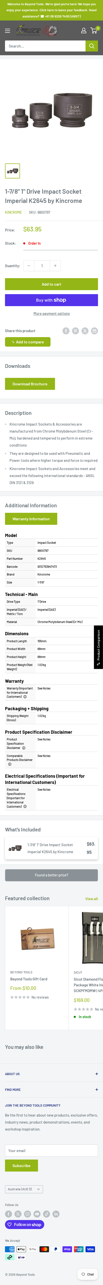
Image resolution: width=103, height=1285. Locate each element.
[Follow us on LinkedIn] (56, 1214)
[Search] (92, 45)
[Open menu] (7, 31)
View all (91, 898)
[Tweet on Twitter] (85, 330)
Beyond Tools (21, 972)
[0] (94, 30)
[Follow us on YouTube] (37, 1214)
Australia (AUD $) (20, 1189)
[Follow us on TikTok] (46, 1214)
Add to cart (51, 284)
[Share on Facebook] (66, 330)
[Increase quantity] (55, 265)
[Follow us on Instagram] (27, 1214)
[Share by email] (94, 330)
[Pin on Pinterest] (75, 330)
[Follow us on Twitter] (18, 1214)
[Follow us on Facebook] (8, 1214)
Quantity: (12, 265)
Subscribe (21, 1165)
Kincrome (13, 212)
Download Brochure (30, 383)
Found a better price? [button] (51, 875)
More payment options (52, 313)
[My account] (83, 30)
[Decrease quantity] (29, 265)
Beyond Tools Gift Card (28, 979)
